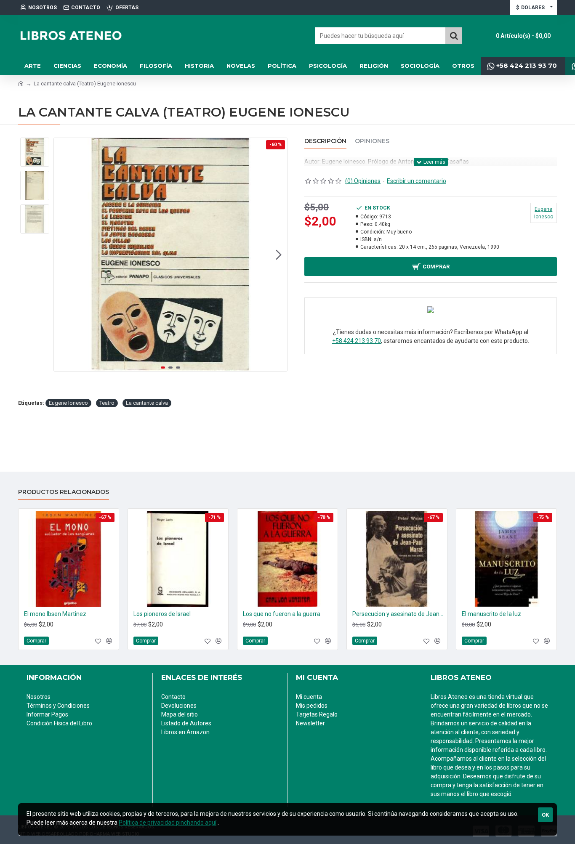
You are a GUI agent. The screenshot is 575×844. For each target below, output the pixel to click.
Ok (545, 815)
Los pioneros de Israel (162, 613)
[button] (62, 254)
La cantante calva (147, 403)
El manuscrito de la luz (491, 613)
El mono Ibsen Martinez (55, 613)
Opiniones (372, 141)
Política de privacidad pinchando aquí (167, 822)
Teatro (106, 403)
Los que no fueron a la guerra (281, 613)
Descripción (325, 141)
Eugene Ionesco (68, 403)
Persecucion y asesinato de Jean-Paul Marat (398, 613)
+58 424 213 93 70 (356, 340)
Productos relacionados (63, 492)
